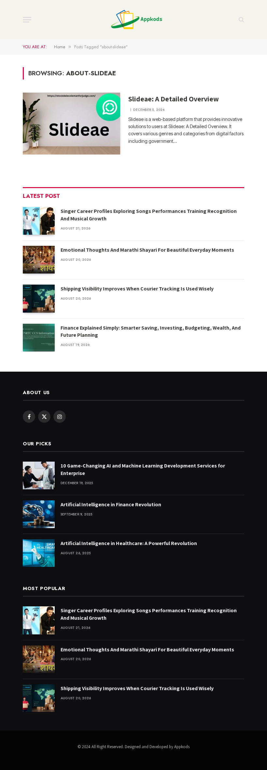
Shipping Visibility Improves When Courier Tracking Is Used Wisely (137, 288)
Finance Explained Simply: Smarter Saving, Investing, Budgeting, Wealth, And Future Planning (151, 331)
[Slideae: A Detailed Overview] (71, 124)
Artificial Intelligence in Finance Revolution (111, 504)
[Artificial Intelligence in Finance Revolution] (39, 514)
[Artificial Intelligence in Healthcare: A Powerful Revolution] (39, 553)
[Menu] (27, 19)
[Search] (240, 19)
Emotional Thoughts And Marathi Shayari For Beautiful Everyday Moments (147, 249)
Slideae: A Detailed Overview (173, 98)
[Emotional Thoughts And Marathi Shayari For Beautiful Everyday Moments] (39, 260)
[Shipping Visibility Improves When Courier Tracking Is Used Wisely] (39, 298)
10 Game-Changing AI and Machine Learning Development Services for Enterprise (143, 469)
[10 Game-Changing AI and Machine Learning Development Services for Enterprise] (39, 475)
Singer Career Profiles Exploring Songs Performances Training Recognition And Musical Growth (149, 215)
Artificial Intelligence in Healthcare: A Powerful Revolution (129, 543)
